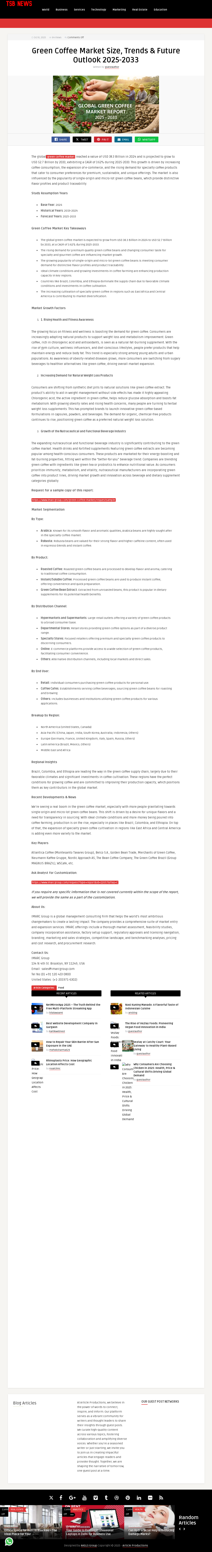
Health (138, 1509)
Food (61, 987)
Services (79, 9)
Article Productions (135, 1545)
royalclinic (54, 1068)
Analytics (78, 1509)
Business (61, 9)
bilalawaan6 (56, 1012)
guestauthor (112, 67)
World (45, 9)
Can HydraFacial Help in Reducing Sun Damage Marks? (154, 1532)
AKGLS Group (89, 1545)
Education (160, 9)
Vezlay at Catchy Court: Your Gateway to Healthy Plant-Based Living (155, 1045)
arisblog (132, 1012)
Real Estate (139, 9)
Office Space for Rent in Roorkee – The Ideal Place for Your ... (30, 1532)
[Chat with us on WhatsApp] (9, 1542)
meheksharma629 (59, 1050)
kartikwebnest (57, 1031)
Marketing (119, 9)
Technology (98, 9)
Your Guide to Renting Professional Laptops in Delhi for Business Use (89, 1532)
